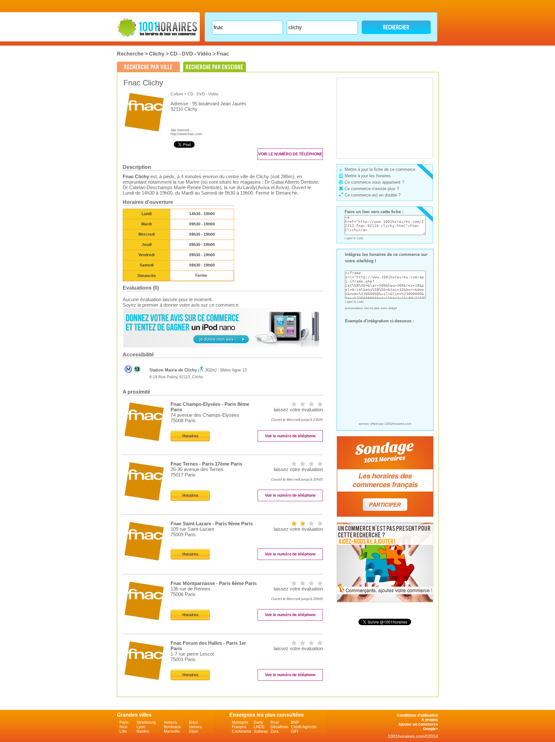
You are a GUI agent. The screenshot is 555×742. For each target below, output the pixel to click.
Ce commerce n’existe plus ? (372, 188)
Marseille (172, 731)
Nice (123, 727)
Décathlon (279, 727)
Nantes (143, 731)
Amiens (170, 722)
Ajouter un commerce (418, 724)
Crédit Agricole (304, 727)
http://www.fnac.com (186, 134)
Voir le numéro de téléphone (290, 154)
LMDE (259, 727)
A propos (429, 720)
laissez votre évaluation (298, 409)
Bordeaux (172, 727)
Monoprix (240, 722)
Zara (274, 731)
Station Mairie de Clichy (173, 370)
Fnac (223, 54)
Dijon (193, 731)
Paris (123, 722)
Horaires (190, 436)
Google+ (430, 729)
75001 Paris (183, 659)
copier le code (354, 238)
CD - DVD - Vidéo (190, 54)
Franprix (239, 727)
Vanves (195, 727)
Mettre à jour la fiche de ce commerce (380, 169)
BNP (295, 722)
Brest (193, 722)
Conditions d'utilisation (417, 715)
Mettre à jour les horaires (368, 175)
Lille (123, 731)
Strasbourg (146, 722)
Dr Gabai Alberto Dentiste (291, 182)
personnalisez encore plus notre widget (371, 308)
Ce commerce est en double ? (373, 195)
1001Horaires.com (397, 423)
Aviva (263, 187)
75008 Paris (183, 420)
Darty (258, 722)
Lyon (141, 727)
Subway (261, 731)
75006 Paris (183, 594)
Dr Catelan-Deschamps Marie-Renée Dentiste (171, 187)
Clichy (156, 54)
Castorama (241, 731)
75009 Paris (183, 534)
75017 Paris (183, 474)
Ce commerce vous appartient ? (374, 182)
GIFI (294, 731)
